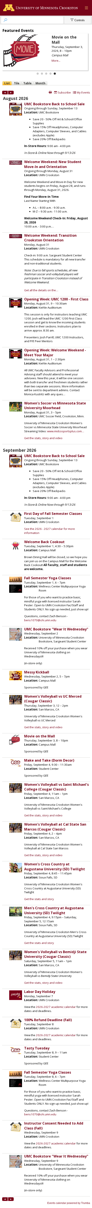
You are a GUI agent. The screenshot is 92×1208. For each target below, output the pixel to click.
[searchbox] (36, 20)
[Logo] (41, 8)
